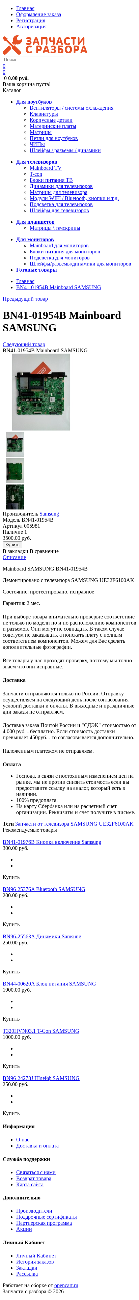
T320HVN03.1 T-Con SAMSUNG (41, 1031)
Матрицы (41, 132)
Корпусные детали (51, 120)
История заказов (35, 1262)
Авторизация (31, 26)
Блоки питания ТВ (51, 180)
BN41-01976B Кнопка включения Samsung (52, 842)
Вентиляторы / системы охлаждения (71, 108)
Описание (14, 557)
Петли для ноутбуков (54, 138)
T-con (36, 174)
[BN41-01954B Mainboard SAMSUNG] (41, 429)
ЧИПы (37, 144)
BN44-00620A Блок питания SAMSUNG (49, 984)
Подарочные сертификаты (46, 1217)
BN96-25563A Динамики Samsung (42, 936)
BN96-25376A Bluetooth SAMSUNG (44, 889)
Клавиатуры (44, 114)
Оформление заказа (38, 14)
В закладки (15, 551)
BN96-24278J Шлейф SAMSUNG (41, 1078)
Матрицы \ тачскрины (55, 228)
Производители (34, 1211)
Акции (24, 1229)
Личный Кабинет (36, 1255)
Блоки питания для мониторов (65, 251)
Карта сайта (30, 1184)
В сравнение (44, 551)
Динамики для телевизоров (61, 186)
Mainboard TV (46, 168)
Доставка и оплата (37, 1146)
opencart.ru (66, 1285)
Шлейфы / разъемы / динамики (65, 150)
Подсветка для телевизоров (61, 204)
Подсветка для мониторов (60, 257)
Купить (11, 877)
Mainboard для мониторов (59, 245)
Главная (25, 8)
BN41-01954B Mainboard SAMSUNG (58, 287)
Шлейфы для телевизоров (59, 210)
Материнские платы (53, 126)
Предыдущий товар (25, 299)
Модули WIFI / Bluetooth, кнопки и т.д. (74, 198)
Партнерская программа (44, 1223)
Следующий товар (24, 344)
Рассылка (27, 1274)
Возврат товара (33, 1178)
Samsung (49, 514)
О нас (22, 1139)
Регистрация (30, 20)
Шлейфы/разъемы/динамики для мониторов (80, 264)
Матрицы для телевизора (58, 192)
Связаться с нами (36, 1172)
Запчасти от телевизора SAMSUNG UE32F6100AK (74, 824)
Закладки (26, 1268)
